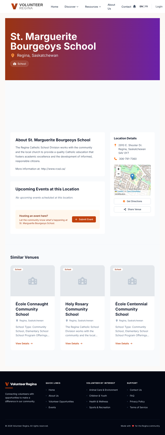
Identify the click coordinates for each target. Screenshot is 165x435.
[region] (132, 180)
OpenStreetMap (134, 191)
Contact (126, 6)
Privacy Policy (137, 401)
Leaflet (120, 191)
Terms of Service (139, 407)
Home (54, 6)
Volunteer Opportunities (61, 401)
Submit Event (86, 219)
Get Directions (134, 201)
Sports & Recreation (99, 407)
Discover (70, 6)
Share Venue (134, 209)
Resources (91, 6)
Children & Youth (98, 395)
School (22, 63)
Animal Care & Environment (103, 389)
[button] (132, 176)
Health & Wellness (98, 401)
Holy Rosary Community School (76, 309)
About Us (111, 6)
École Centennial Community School (131, 309)
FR (146, 6)
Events (52, 407)
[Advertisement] (82, 104)
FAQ (132, 395)
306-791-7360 (128, 158)
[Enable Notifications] (134, 6)
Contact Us (136, 389)
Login (159, 6)
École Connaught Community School (32, 309)
